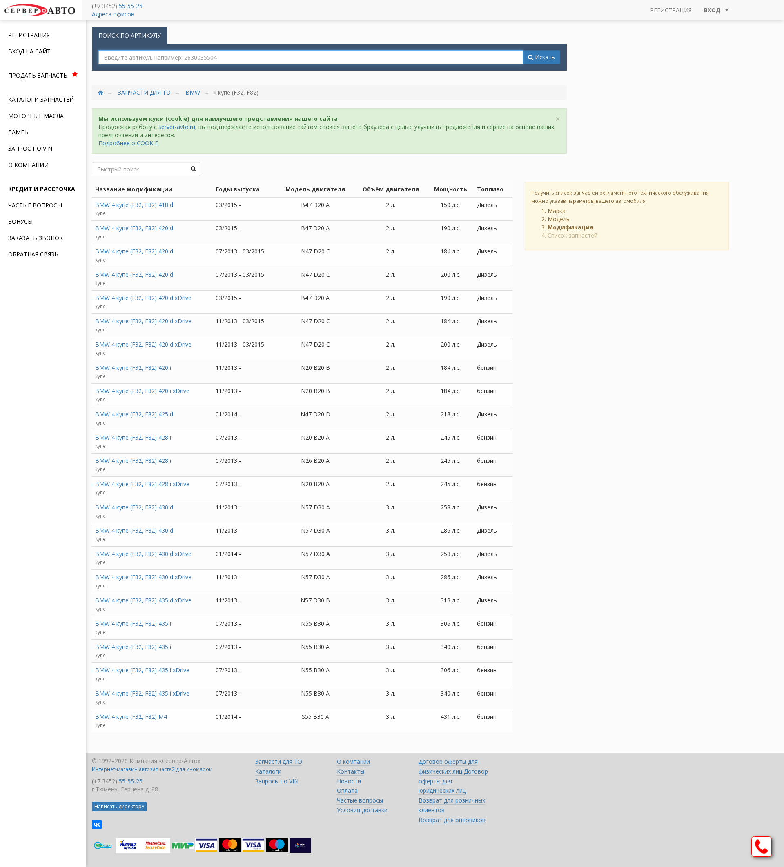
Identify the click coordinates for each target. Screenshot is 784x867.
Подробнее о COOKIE (128, 143)
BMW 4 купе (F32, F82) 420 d (134, 228)
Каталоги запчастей (41, 99)
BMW (192, 92)
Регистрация (29, 35)
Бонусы (20, 221)
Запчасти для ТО (144, 92)
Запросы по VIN (276, 781)
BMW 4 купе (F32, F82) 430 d (134, 507)
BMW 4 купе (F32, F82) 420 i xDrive (142, 391)
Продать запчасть (37, 75)
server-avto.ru (176, 127)
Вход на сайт (29, 51)
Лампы (19, 132)
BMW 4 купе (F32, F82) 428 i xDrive (142, 484)
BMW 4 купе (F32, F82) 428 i (133, 437)
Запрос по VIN (30, 148)
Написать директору (119, 806)
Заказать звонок (35, 238)
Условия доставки (362, 810)
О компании (28, 165)
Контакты (350, 771)
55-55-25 (131, 6)
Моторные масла (36, 116)
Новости (349, 781)
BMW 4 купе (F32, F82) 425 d (134, 414)
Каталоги (268, 771)
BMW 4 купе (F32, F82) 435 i (133, 623)
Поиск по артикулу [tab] (129, 35)
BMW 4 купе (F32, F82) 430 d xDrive (143, 554)
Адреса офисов (113, 14)
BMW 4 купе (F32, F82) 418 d (134, 205)
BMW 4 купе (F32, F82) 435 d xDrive (143, 600)
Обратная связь (33, 254)
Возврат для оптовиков (452, 820)
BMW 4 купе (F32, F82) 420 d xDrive (143, 298)
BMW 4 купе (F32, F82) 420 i (133, 367)
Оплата (347, 790)
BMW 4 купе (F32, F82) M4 (131, 716)
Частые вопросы (35, 205)
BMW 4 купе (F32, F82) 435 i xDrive (142, 670)
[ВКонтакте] (97, 824)
